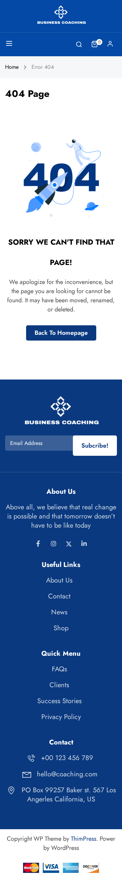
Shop (61, 628)
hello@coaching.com (67, 774)
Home (12, 67)
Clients (59, 685)
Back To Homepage (61, 332)
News (59, 612)
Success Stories (59, 701)
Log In (110, 45)
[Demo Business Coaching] (61, 14)
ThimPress (83, 838)
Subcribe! (94, 445)
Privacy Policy (61, 717)
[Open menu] (10, 44)
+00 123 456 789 (67, 758)
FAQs (59, 669)
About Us (59, 580)
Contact (59, 596)
